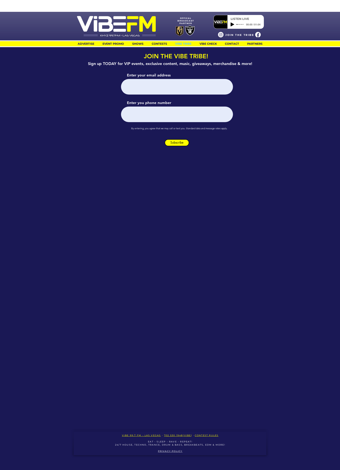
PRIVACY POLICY (170, 451)
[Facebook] (258, 34)
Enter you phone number (149, 103)
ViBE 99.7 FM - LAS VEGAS (141, 435)
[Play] (232, 24)
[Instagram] (221, 34)
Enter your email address (149, 75)
